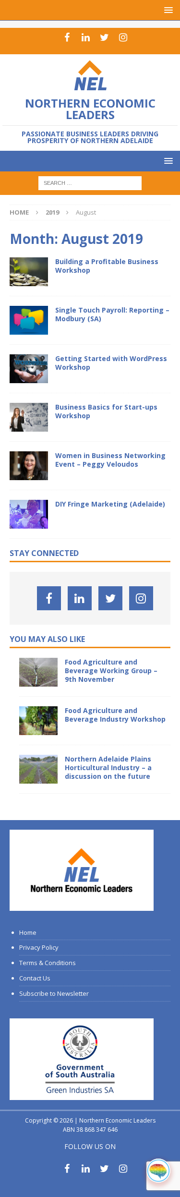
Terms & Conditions (47, 962)
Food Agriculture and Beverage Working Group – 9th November (111, 670)
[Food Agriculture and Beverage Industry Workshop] (38, 720)
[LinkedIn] (85, 37)
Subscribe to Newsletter (54, 993)
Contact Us (34, 978)
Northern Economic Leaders (117, 1120)
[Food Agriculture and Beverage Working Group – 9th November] (38, 672)
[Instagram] (123, 37)
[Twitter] (104, 37)
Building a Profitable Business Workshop (106, 266)
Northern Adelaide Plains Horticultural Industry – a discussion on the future (108, 767)
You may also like (47, 639)
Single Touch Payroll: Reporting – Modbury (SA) (112, 314)
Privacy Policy (39, 947)
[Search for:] (90, 182)
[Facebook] (67, 37)
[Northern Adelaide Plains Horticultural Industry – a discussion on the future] (38, 769)
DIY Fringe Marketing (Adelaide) (110, 503)
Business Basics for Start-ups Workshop (106, 411)
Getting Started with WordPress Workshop (111, 363)
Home (27, 932)
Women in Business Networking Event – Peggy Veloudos (110, 460)
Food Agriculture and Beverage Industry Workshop (115, 715)
